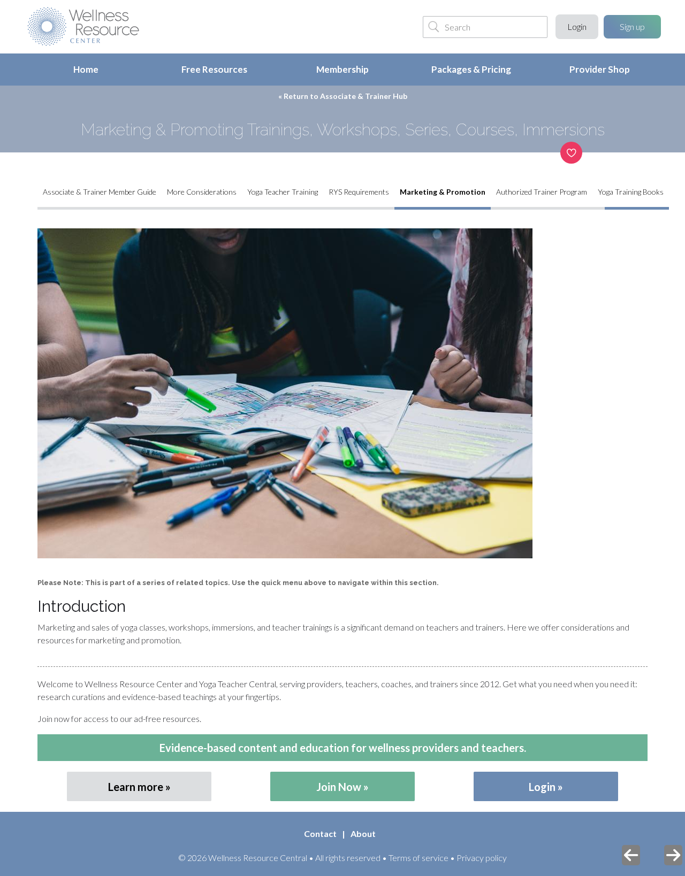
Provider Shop (599, 69)
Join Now (338, 786)
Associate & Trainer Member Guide (99, 191)
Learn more (135, 786)
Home (85, 69)
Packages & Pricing (471, 69)
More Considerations (202, 191)
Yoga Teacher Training (282, 191)
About (363, 833)
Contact (320, 833)
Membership (342, 69)
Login (577, 26)
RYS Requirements (359, 191)
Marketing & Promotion (442, 191)
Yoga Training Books (631, 191)
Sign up (632, 26)
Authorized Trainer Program (541, 191)
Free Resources (214, 69)
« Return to (342, 96)
